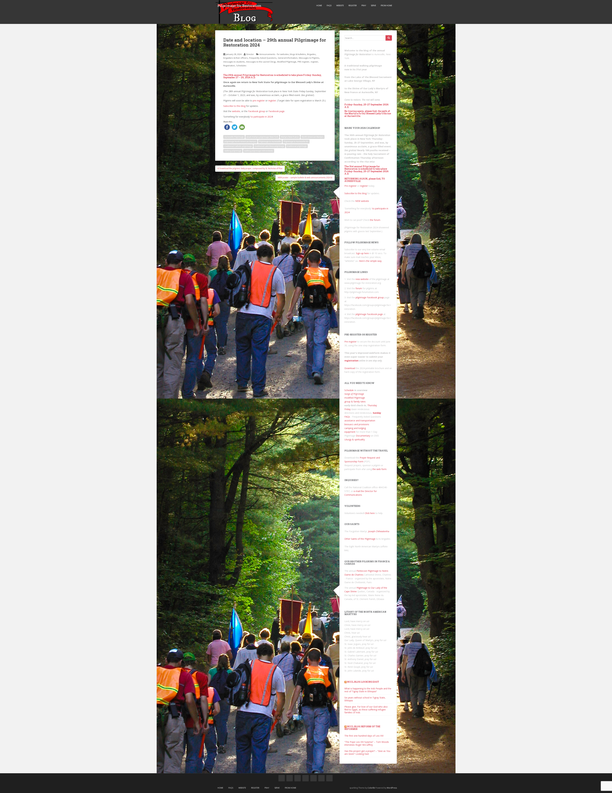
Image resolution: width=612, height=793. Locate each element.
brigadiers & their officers (235, 57)
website (236, 111)
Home (319, 5)
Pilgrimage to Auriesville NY (296, 141)
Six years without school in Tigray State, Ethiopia (365, 699)
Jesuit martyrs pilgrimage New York (262, 137)
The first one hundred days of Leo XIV (363, 735)
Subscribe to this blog (234, 105)
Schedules (241, 65)
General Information (288, 57)
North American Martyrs (312, 137)
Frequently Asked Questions (263, 57)
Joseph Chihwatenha (378, 531)
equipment (349, 431)
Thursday (372, 405)
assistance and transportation (359, 420)
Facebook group (256, 111)
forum (359, 288)
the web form (379, 469)
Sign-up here (362, 253)
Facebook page (276, 111)
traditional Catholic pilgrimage (238, 146)
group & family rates (355, 401)
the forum (375, 219)
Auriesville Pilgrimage (234, 137)
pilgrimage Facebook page (369, 314)
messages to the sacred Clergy (261, 61)
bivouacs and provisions (356, 424)
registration (351, 360)
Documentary (363, 435)
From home (386, 5)
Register (353, 5)
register (314, 61)
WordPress (392, 787)
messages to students (234, 61)
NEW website (362, 200)
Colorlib (371, 787)
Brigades (311, 54)
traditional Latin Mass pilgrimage (269, 146)
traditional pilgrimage (297, 146)
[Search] (389, 38)
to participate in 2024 (262, 116)
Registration (229, 65)
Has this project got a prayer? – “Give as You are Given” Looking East (367, 752)
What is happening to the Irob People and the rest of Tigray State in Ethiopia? (367, 690)
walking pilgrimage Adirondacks (258, 150)
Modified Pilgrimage (286, 61)
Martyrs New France (290, 137)
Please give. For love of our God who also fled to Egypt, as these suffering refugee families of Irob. (366, 709)
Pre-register (350, 185)
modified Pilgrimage (354, 397)
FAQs (329, 5)
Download (349, 368)
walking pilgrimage (232, 150)
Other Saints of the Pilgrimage (359, 538)
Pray (363, 5)
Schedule (349, 390)
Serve (373, 5)
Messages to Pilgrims (309, 57)
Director (250, 54)
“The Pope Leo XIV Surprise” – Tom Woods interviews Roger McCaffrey (366, 743)
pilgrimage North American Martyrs (240, 141)
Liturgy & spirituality (354, 439)
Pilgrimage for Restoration (239, 6)
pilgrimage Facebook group (370, 297)
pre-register (259, 100)
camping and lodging (355, 428)
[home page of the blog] (281, 778)
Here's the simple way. (370, 260)
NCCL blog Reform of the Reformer (362, 728)
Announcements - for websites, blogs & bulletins (282, 54)
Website (340, 5)
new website (362, 279)
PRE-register (303, 61)
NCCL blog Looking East (363, 681)
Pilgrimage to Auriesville (270, 141)
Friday (347, 409)
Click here (370, 513)
